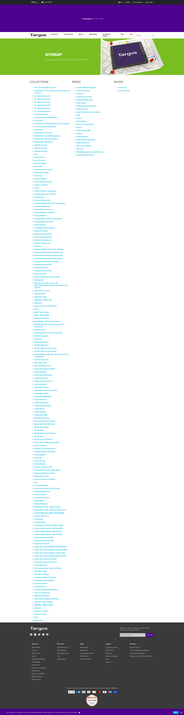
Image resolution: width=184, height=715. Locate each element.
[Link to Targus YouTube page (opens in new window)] (43, 634)
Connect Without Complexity (86, 88)
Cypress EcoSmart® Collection (44, 212)
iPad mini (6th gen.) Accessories (45, 348)
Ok (176, 712)
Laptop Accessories (41, 378)
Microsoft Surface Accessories (44, 421)
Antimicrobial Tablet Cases (43, 142)
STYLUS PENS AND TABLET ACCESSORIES (49, 513)
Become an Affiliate (38, 674)
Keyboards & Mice (40, 372)
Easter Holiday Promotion (43, 234)
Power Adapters (39, 455)
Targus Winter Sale (40, 565)
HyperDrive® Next (40, 297)
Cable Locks (38, 176)
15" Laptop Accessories (42, 105)
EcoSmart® (38, 246)
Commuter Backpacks (42, 200)
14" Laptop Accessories (42, 102)
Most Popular (39, 430)
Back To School (39, 157)
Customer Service (111, 647)
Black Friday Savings (41, 173)
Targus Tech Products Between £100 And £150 (50, 547)
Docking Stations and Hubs (43, 222)
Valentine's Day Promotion (43, 602)
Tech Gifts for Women (41, 574)
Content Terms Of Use (84, 97)
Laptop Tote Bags (40, 412)
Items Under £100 (40, 363)
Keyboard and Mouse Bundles (44, 369)
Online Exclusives (40, 446)
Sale (35, 482)
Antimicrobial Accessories (43, 133)
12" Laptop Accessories (42, 96)
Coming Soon (39, 197)
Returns (79, 127)
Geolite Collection (40, 274)
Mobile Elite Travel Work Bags (44, 424)
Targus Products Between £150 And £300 (48, 528)
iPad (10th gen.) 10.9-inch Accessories (47, 321)
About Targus (36, 647)
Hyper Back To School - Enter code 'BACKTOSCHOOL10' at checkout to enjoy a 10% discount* (51, 285)
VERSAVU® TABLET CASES (43, 605)
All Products (38, 130)
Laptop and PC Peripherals (43, 381)
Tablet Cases (38, 519)
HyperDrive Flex (39, 294)
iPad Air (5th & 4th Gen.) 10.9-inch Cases (48, 333)
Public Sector (36, 671)
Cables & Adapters (40, 179)
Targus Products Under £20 (43, 541)
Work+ (36, 617)
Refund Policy (36, 679)
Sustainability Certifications (85, 140)
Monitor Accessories (41, 427)
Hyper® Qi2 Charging (41, 312)
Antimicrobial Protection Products (46, 139)
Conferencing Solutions (42, 206)
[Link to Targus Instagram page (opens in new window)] (35, 634)
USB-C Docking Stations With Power (46, 599)
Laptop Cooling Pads (41, 403)
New (122, 34)
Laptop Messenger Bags (42, 406)
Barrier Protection (40, 163)
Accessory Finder (107, 35)
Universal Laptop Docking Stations (46, 590)
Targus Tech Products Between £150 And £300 (50, 550)
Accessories (38, 120)
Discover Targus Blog (39, 668)
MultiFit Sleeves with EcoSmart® (45, 433)
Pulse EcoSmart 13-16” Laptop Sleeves (47, 470)
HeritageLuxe (39, 280)
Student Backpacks (41, 504)
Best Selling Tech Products (43, 170)
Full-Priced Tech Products (43, 271)
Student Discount (82, 137)
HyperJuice (38, 303)
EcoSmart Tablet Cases (42, 243)
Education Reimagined (137, 653)
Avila (36, 154)
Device (81, 34)
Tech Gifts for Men (40, 571)
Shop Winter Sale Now (42, 498)
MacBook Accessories (42, 418)
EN (121, 2)
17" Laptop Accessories (42, 111)
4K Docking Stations (41, 114)
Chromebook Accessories (43, 182)
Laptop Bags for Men (41, 393)
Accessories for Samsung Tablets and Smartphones (52, 124)
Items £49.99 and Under (42, 366)
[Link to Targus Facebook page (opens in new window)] (31, 634)
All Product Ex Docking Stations (45, 127)
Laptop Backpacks (40, 384)
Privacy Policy (81, 121)
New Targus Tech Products (43, 439)
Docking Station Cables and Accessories (48, 219)
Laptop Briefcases (40, 400)
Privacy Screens (39, 461)
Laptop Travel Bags (41, 415)
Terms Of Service (37, 677)
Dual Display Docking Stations (44, 228)
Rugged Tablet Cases (41, 476)
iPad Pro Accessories (41, 360)
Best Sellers (38, 166)
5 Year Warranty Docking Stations (46, 117)
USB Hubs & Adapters (42, 596)
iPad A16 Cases (39, 330)
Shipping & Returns (112, 656)
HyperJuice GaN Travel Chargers (45, 306)
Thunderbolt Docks (40, 583)
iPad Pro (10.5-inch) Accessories (45, 351)
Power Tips (38, 458)
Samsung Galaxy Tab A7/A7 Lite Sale (47, 488)
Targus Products (40, 522)
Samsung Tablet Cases (42, 492)
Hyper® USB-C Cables (42, 315)
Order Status (110, 650)
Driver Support (81, 103)
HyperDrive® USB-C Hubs (43, 300)
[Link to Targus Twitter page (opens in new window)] (39, 634)
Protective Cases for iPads (43, 467)
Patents (79, 118)
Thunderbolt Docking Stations (44, 580)
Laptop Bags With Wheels (43, 396)
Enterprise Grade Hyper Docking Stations (48, 258)
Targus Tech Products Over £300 (45, 559)
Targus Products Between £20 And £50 (48, 531)
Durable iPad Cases (41, 231)
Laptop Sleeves (39, 409)
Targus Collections (82, 143)
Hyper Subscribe (82, 109)
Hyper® (36, 309)
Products (54, 34)
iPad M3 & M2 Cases (41, 342)
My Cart (150, 2)
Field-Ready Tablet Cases (43, 265)
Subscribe (150, 635)
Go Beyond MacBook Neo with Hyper (47, 277)
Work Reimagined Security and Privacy (89, 152)
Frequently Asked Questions (86, 106)
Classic (36, 188)
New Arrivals (38, 436)
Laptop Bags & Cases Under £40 (45, 390)
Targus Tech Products (41, 544)
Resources (93, 34)
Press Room (123, 88)
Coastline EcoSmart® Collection (45, 194)
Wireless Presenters (41, 611)
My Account (139, 2)
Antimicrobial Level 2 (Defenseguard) (47, 136)
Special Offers (39, 501)
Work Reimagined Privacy (85, 155)
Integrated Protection (41, 318)
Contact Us (80, 94)
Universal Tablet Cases (42, 593)
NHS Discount (61, 650)
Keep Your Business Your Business (88, 112)
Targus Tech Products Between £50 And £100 (50, 556)
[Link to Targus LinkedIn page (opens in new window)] (47, 634)
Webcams (37, 608)
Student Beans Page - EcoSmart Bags (47, 507)
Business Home (135, 647)
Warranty (79, 149)
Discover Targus (124, 91)
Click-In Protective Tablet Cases (45, 191)
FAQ (107, 659)
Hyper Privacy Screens (42, 291)
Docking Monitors (40, 216)
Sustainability (36, 662)
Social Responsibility (83, 130)
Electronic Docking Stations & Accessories (48, 252)
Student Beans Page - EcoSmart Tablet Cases (50, 510)
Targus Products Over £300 (43, 538)
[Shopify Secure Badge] (71, 692)
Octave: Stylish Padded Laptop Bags (46, 442)
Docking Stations (85, 659)
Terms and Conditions (83, 146)
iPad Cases (38, 339)
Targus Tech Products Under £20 (45, 562)
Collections (68, 34)
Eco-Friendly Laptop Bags (43, 237)
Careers (34, 650)
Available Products (40, 151)
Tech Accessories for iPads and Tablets (47, 568)
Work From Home (40, 614)
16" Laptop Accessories (42, 108)
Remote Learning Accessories (44, 473)
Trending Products (40, 587)
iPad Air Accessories (41, 336)
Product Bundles (40, 464)
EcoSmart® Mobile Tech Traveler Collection (49, 249)
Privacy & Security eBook (85, 124)
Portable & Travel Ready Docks (44, 449)
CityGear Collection (41, 185)
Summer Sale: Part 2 (41, 516)
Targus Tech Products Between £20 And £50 (49, 553)
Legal (78, 115)
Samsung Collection (41, 485)
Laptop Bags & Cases (41, 387)
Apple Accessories (40, 145)
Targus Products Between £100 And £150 (48, 525)
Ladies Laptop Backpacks (43, 375)
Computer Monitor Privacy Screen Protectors (49, 203)
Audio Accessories (40, 148)
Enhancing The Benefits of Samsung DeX (48, 255)
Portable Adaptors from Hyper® (45, 452)
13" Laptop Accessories (42, 99)
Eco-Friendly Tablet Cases (43, 240)
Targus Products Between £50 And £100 (48, 534)
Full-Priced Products (41, 268)
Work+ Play (38, 620)
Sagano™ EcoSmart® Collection (44, 479)
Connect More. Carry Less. (43, 209)
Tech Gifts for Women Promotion (45, 577)
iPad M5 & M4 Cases (41, 345)
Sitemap (108, 662)
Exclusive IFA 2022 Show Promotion (46, 262)
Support (127, 2)
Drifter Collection (40, 225)
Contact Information (83, 91)
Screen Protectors (40, 495)
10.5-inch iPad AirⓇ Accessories (45, 88)
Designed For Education (84, 100)
